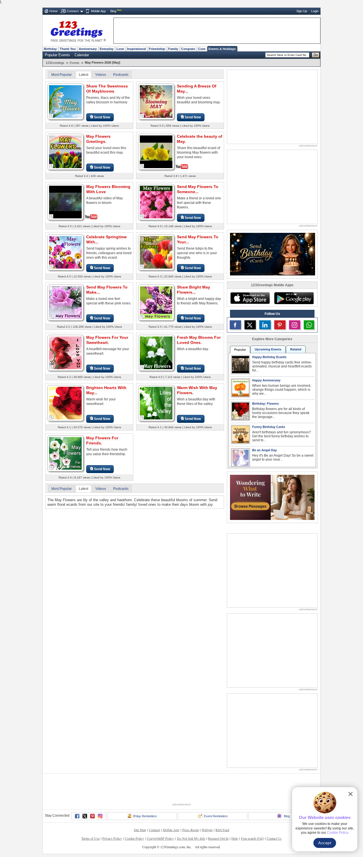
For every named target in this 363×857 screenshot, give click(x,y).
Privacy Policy (112, 817)
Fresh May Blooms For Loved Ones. (199, 340)
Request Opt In (218, 817)
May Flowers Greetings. (98, 139)
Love (120, 49)
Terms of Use (90, 817)
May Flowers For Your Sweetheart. (107, 340)
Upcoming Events (268, 349)
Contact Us (274, 817)
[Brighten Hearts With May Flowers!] (65, 402)
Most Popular (61, 75)
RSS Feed (222, 808)
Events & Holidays (222, 49)
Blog (113, 11)
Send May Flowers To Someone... (197, 189)
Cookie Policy (134, 817)
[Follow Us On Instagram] (294, 324)
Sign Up (301, 11)
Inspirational (136, 49)
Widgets (207, 808)
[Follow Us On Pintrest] (280, 324)
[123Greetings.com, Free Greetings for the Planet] (78, 30)
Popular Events (57, 55)
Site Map (140, 808)
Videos (100, 75)
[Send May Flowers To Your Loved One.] (156, 252)
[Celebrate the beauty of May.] (156, 151)
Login (314, 11)
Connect (73, 11)
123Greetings (55, 62)
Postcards (120, 75)
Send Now (102, 117)
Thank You (68, 49)
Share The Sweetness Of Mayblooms (107, 88)
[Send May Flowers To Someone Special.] (156, 201)
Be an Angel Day (264, 450)
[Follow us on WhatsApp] (309, 324)
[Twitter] (85, 795)
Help (234, 817)
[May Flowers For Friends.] (65, 453)
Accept (324, 843)
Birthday (50, 49)
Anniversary (88, 49)
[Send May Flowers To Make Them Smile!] (65, 302)
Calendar (82, 55)
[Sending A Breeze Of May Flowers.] (156, 101)
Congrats (188, 49)
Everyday (106, 49)
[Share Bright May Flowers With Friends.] (156, 302)
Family (173, 49)
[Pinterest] (92, 795)
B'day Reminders (145, 795)
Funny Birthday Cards (268, 426)
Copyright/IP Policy (160, 817)
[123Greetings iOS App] (250, 298)
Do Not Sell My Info (191, 817)
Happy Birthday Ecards (269, 357)
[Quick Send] (51, 116)
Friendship (157, 49)
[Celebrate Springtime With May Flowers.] (65, 252)
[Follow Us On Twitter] (250, 324)
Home (53, 11)
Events (74, 62)
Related (295, 349)
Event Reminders (216, 795)
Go (315, 55)
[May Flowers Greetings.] (65, 151)
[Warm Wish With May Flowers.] (156, 402)
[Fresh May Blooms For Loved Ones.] (156, 352)
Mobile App (98, 11)
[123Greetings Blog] (272, 497)
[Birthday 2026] (272, 253)
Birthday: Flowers (265, 403)
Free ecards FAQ (252, 817)
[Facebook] (77, 795)
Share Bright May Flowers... (193, 289)
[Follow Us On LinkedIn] (265, 324)
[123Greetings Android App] (294, 298)
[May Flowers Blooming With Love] (65, 201)
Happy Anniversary (266, 380)
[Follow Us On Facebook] (235, 324)
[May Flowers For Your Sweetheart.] (65, 352)
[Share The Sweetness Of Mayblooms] (65, 101)
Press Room (190, 808)
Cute (201, 49)
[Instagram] (100, 795)
